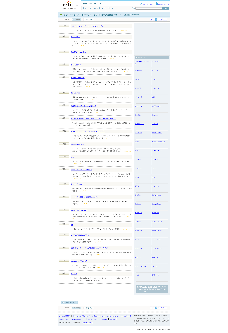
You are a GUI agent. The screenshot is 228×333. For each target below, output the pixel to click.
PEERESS (75, 37)
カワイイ (155, 124)
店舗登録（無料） (148, 4)
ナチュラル (138, 248)
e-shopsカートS (126, 316)
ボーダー (138, 159)
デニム (137, 239)
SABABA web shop (78, 52)
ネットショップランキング (81, 316)
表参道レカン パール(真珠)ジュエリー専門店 (89, 248)
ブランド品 (138, 97)
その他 (137, 79)
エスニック (138, 213)
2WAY (137, 186)
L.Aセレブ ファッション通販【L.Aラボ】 (88, 131)
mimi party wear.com (79, 210)
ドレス (154, 79)
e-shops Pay (87, 323)
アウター (138, 222)
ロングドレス (156, 204)
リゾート (138, 204)
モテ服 (137, 141)
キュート (138, 257)
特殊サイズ (155, 213)
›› (166, 19)
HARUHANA (76, 65)
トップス (138, 115)
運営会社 (112, 319)
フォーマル (138, 106)
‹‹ (151, 19)
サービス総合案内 (64, 316)
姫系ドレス (155, 275)
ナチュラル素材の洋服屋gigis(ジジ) (85, 197)
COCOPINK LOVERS (80, 235)
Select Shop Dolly (78, 78)
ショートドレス (157, 230)
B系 (153, 97)
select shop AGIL (78, 144)
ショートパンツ (157, 222)
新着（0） (89, 19)
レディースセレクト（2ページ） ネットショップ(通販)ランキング (92, 15)
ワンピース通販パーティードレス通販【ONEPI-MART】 (93, 119)
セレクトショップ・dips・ (81, 170)
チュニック (138, 133)
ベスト (137, 275)
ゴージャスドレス (158, 248)
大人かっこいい (157, 133)
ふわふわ (155, 266)
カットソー (138, 230)
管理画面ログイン (163, 4)
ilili (72, 225)
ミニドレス (155, 186)
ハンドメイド (156, 257)
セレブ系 (155, 70)
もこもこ (138, 195)
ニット (154, 177)
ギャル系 (138, 88)
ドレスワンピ (156, 239)
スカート (155, 115)
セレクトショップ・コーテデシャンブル (87, 26)
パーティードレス (158, 150)
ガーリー (155, 159)
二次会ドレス (156, 195)
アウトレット (139, 124)
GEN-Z (74, 274)
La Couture (75, 93)
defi (72, 157)
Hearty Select (76, 184)
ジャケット (138, 168)
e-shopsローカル (112, 316)
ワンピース (155, 88)
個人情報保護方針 (93, 319)
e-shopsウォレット (98, 316)
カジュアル (155, 61)
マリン (137, 177)
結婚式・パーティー (158, 141)
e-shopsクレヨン (64, 319)
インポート (138, 70)
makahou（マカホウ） (80, 261)
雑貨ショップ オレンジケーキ (83, 106)
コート (154, 168)
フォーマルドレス (140, 266)
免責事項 (104, 319)
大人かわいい (156, 106)
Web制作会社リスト (78, 319)
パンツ (137, 150)
